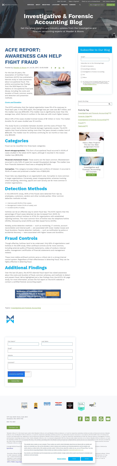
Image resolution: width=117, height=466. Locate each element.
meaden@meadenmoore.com (75, 450)
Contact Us (110, 4)
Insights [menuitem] (64, 4)
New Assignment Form (97, 4)
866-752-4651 (61, 1)
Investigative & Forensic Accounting (93, 120)
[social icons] (80, 419)
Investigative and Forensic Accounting (26, 308)
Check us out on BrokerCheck (91, 1)
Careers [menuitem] (72, 4)
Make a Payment (74, 1)
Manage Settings (61, 458)
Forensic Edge (85, 116)
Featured (83, 126)
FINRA (13, 462)
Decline (87, 458)
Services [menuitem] (30, 4)
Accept (74, 458)
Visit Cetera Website (109, 1)
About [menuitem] (38, 4)
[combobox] (95, 104)
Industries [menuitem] (46, 4)
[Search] (109, 104)
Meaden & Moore (19, 68)
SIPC (8, 462)
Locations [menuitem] (56, 4)
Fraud (82, 123)
